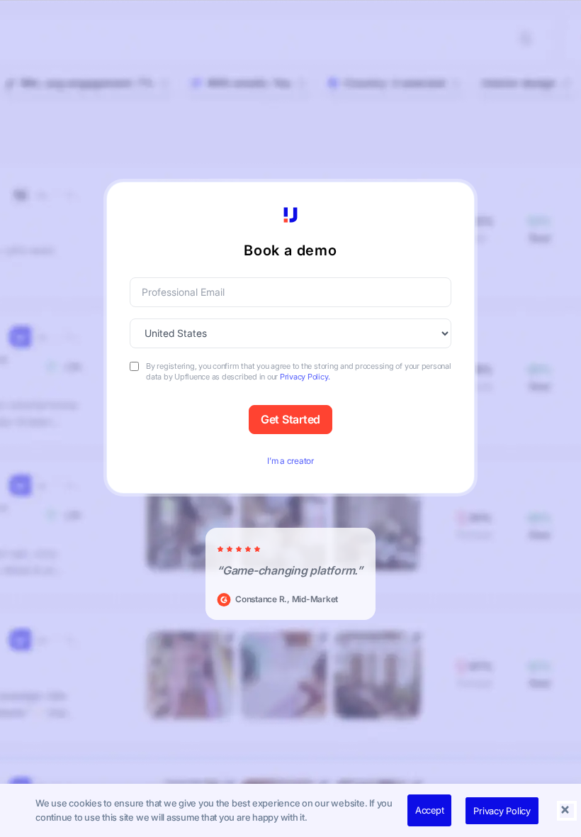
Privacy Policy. (304, 377)
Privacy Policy (502, 810)
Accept (429, 810)
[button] (567, 811)
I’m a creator (290, 460)
